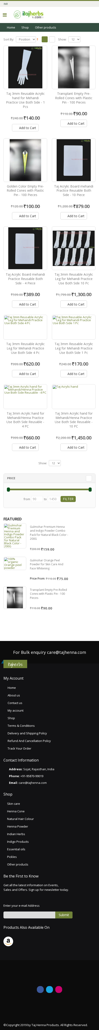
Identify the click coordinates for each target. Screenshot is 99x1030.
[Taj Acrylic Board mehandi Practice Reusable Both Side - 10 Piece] (74, 160)
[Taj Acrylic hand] (74, 396)
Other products (17, 864)
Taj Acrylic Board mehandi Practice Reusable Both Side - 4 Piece (25, 278)
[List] (52, 40)
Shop (25, 27)
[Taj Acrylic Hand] (25, 67)
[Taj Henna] (28, 15)
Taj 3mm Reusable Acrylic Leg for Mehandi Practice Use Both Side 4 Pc (25, 348)
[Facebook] (40, 989)
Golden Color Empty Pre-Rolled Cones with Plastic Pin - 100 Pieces (25, 190)
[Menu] (5, 15)
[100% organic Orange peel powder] (15, 563)
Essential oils (16, 849)
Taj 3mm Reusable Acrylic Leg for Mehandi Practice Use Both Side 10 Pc (74, 278)
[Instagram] (58, 989)
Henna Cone (16, 811)
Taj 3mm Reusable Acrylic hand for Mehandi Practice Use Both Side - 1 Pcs (25, 100)
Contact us (15, 703)
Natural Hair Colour (20, 819)
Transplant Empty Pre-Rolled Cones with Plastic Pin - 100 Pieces (73, 97)
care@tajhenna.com (66, 652)
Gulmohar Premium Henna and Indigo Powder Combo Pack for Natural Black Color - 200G (49, 533)
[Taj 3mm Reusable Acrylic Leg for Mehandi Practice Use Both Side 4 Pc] (25, 327)
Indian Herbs (16, 834)
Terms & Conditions (21, 726)
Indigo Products (18, 842)
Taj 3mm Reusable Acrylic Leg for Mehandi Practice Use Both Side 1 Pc (74, 348)
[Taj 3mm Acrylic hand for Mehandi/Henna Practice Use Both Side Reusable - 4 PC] (25, 396)
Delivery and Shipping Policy (27, 733)
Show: (62, 39)
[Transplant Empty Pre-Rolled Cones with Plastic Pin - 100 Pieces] (74, 67)
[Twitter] (49, 989)
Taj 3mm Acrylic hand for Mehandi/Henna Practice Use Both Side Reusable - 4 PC (25, 420)
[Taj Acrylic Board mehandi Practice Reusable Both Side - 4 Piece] (25, 248)
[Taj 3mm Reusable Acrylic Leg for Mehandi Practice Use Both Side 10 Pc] (74, 248)
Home (11, 27)
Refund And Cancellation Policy (29, 741)
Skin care (13, 804)
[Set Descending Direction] (37, 39)
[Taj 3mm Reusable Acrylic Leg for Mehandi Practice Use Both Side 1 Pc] (74, 327)
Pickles (12, 857)
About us (14, 695)
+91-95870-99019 (31, 776)
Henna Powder (17, 826)
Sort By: (8, 39)
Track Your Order (19, 748)
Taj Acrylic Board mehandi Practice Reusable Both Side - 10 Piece (73, 190)
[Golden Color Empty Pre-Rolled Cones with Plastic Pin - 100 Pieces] (25, 160)
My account (15, 710)
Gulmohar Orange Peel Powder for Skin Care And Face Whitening (46, 564)
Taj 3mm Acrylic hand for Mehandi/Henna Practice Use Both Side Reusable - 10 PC (74, 420)
